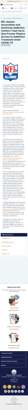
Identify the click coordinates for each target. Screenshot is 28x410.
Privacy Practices (14, 398)
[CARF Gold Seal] (5, 386)
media (3, 11)
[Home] (7, 5)
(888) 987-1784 (14, 379)
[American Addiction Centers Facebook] (8, 391)
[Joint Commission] (9, 386)
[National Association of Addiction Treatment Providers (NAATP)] (23, 386)
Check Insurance (14, 329)
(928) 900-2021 (16, 1)
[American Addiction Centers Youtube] (19, 391)
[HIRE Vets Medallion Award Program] (14, 386)
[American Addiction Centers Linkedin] (12, 391)
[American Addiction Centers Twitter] (5, 391)
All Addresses (14, 381)
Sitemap (14, 397)
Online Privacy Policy (14, 399)
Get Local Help (6, 45)
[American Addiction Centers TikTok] (22, 391)
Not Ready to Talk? (14, 347)
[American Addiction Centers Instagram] (15, 391)
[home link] (0, 12)
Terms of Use (14, 401)
